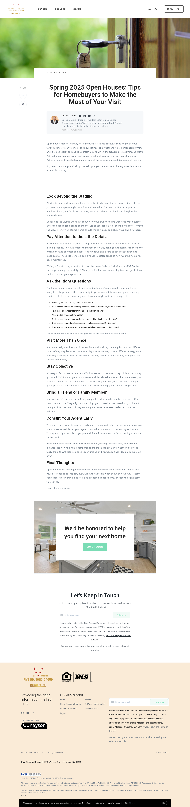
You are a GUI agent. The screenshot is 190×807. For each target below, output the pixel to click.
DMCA (23, 795)
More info (132, 803)
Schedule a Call (91, 708)
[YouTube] (27, 713)
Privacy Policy (162, 752)
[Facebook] (22, 713)
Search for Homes (68, 708)
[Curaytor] (34, 728)
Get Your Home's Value (95, 704)
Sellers (60, 9)
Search (78, 9)
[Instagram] (33, 713)
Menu (154, 9)
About (62, 699)
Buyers (42, 9)
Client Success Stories (70, 704)
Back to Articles (58, 72)
